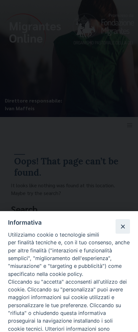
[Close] (123, 226)
